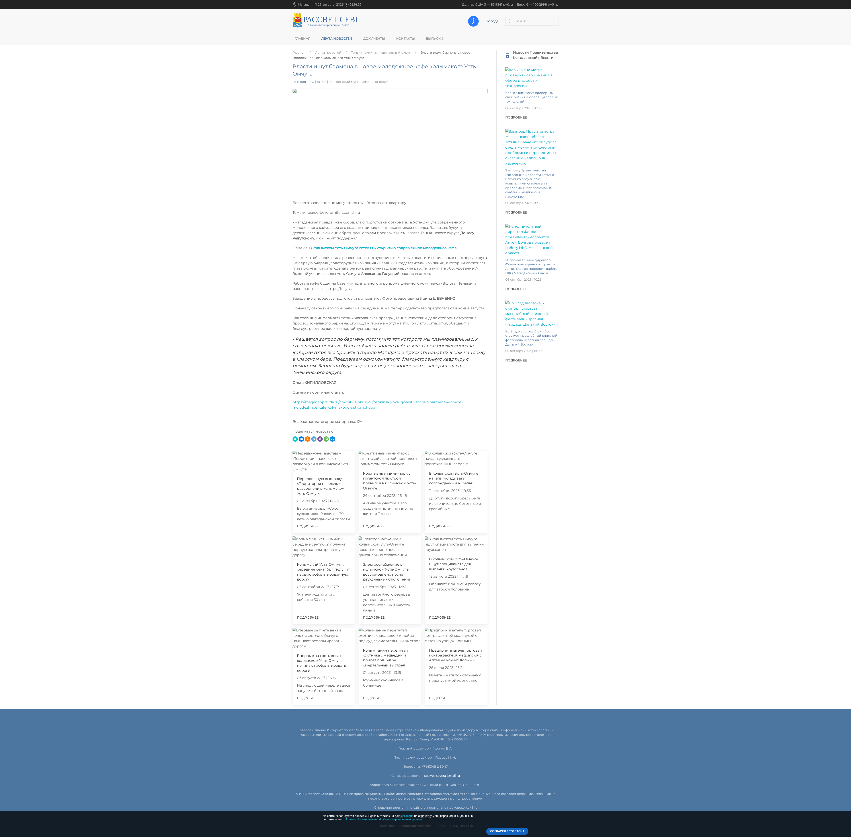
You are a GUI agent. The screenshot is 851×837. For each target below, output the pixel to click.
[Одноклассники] (307, 439)
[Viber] (320, 439)
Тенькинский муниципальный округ (381, 52)
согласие (407, 816)
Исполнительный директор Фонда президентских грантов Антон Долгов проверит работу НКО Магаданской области (531, 266)
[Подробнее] (531, 78)
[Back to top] (425, 721)
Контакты (405, 39)
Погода (492, 21)
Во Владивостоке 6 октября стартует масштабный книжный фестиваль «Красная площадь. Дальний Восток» (531, 337)
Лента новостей (336, 39)
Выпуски (434, 39)
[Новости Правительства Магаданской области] (507, 55)
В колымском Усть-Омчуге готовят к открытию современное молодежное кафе (383, 248)
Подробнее (307, 526)
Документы (374, 39)
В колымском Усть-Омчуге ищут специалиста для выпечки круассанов (453, 564)
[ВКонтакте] (301, 439)
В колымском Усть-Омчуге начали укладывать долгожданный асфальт (453, 478)
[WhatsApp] (326, 439)
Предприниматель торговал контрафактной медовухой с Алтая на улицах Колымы (455, 655)
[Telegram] (313, 439)
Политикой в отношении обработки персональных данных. (384, 819)
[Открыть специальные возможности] (473, 21)
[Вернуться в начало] (325, 21)
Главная (302, 39)
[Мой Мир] (332, 439)
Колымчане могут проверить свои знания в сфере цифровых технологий (531, 97)
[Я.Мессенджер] (295, 439)
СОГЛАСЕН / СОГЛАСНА (507, 831)
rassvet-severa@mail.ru (442, 776)
